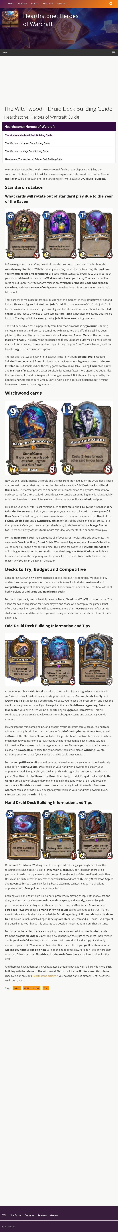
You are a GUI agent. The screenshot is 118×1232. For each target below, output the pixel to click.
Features (48, 4)
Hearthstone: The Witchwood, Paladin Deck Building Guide (33, 159)
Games (54, 1215)
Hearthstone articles (44, 976)
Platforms (15, 1215)
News (11, 4)
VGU (4, 1215)
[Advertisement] (59, 79)
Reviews (22, 4)
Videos (61, 4)
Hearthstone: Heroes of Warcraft (30, 126)
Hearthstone (31, 988)
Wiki (45, 988)
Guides (35, 4)
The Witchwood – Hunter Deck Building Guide (27, 143)
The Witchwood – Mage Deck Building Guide (27, 151)
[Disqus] (59, 1035)
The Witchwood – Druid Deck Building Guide (28, 135)
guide (17, 988)
